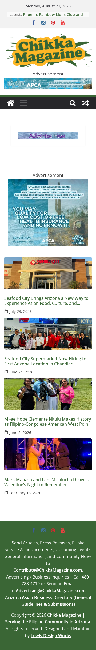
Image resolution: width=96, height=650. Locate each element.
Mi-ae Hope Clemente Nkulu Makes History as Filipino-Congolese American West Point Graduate (47, 422)
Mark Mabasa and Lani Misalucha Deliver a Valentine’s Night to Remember (53, 17)
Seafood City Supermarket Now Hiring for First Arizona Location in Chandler (46, 361)
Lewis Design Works (51, 636)
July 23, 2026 (20, 311)
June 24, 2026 (21, 371)
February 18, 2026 (25, 492)
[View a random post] (85, 103)
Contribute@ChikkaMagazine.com (47, 570)
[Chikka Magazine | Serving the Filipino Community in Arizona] (10, 103)
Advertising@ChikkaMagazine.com (51, 590)
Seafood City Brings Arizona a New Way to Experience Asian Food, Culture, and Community (46, 301)
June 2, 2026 (20, 432)
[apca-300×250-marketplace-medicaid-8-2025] (48, 183)
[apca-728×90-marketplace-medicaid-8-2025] (48, 82)
